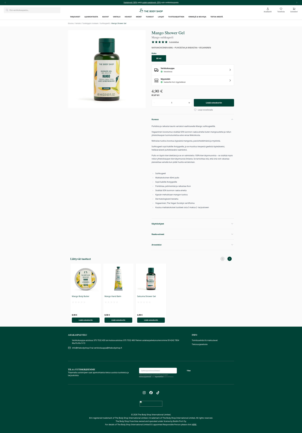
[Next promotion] (296, 2)
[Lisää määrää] (189, 103)
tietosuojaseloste (145, 377)
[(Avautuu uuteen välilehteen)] (144, 392)
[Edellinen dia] (222, 259)
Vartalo (78, 23)
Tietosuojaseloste (200, 344)
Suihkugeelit (105, 23)
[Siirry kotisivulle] (151, 10)
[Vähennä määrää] (154, 103)
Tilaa (189, 370)
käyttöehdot (159, 377)
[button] (128, 335)
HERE (194, 424)
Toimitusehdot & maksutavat (205, 340)
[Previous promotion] (5, 2)
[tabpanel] (107, 69)
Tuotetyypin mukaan (90, 23)
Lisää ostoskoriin (214, 102)
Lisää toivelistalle (205, 110)
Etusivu (71, 23)
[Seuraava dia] (229, 259)
